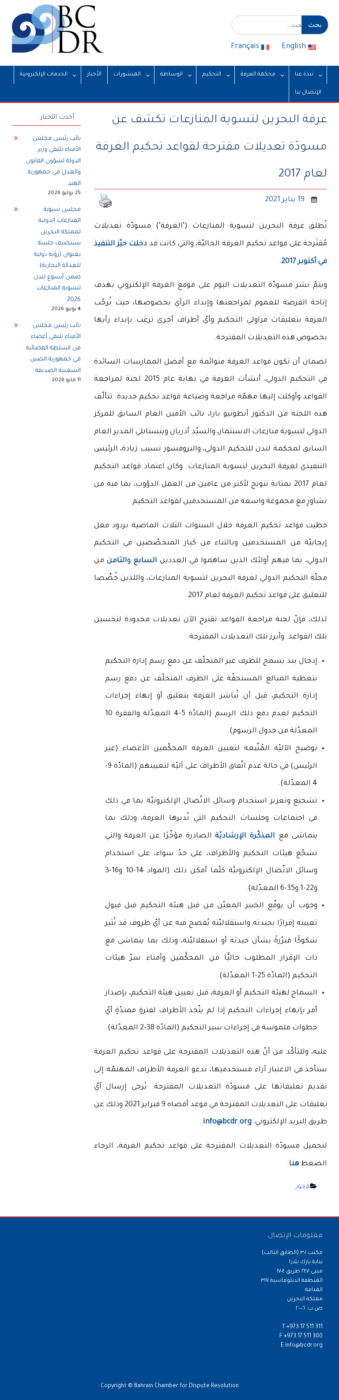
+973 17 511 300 (303, 1336)
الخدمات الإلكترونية (44, 74)
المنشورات (127, 74)
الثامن (117, 561)
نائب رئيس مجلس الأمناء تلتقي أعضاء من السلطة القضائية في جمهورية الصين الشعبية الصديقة (53, 348)
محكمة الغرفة (258, 74)
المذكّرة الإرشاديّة (245, 836)
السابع (145, 561)
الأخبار (94, 74)
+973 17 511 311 (304, 1327)
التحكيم (211, 74)
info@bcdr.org (227, 1122)
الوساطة (171, 74)
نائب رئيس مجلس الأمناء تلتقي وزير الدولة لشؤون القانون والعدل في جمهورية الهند (53, 161)
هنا (294, 1164)
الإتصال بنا (308, 93)
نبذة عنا (304, 74)
